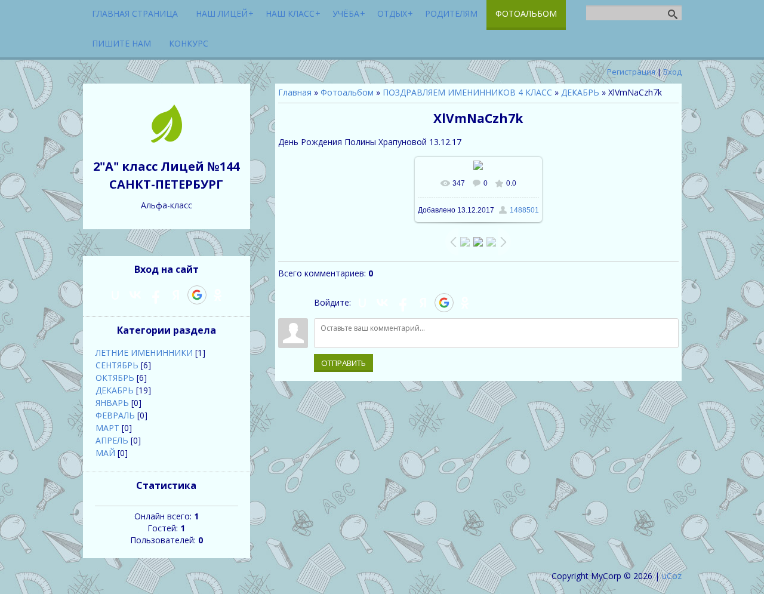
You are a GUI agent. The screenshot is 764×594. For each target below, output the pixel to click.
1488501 (524, 210)
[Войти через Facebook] (403, 303)
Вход (672, 71)
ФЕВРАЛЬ (115, 415)
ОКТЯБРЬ (115, 377)
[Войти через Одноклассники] (465, 303)
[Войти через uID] (362, 303)
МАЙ (105, 452)
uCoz (672, 575)
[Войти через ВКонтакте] (383, 303)
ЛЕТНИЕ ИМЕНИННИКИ (144, 352)
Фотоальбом (347, 92)
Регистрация (631, 71)
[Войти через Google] (444, 302)
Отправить (343, 363)
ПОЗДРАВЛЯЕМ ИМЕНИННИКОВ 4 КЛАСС (467, 92)
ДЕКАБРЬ (580, 92)
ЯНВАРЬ (112, 402)
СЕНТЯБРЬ (117, 365)
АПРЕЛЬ (112, 440)
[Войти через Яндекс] (423, 303)
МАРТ (107, 427)
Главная (295, 92)
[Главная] (166, 139)
